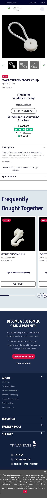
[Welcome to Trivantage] (16, 9)
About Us (6, 382)
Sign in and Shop (23, 105)
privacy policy (23, 486)
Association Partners (10, 399)
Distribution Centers (10, 390)
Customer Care (8, 407)
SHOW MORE (6, 161)
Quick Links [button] (32, 3)
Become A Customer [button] (23, 110)
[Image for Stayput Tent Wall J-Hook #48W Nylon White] (18, 250)
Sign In (43, 3)
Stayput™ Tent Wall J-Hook (13, 254)
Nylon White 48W (8, 257)
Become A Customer (11, 3)
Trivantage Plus (8, 386)
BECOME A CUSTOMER (23, 356)
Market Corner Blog (10, 394)
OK (25, 492)
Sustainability (7, 403)
